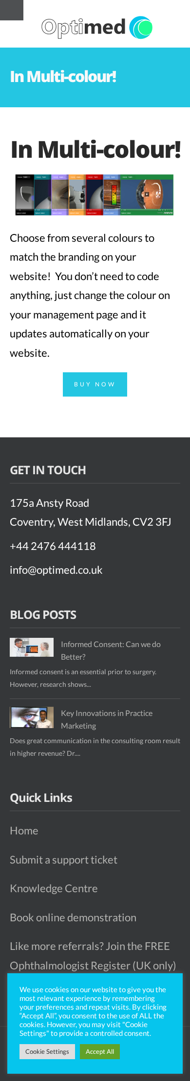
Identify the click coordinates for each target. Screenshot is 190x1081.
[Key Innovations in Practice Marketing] (32, 717)
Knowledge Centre (54, 888)
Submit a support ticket (63, 859)
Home (24, 830)
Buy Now (95, 384)
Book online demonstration (73, 917)
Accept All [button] (100, 1051)
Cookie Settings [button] (47, 1051)
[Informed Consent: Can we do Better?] (32, 647)
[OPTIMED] (97, 27)
